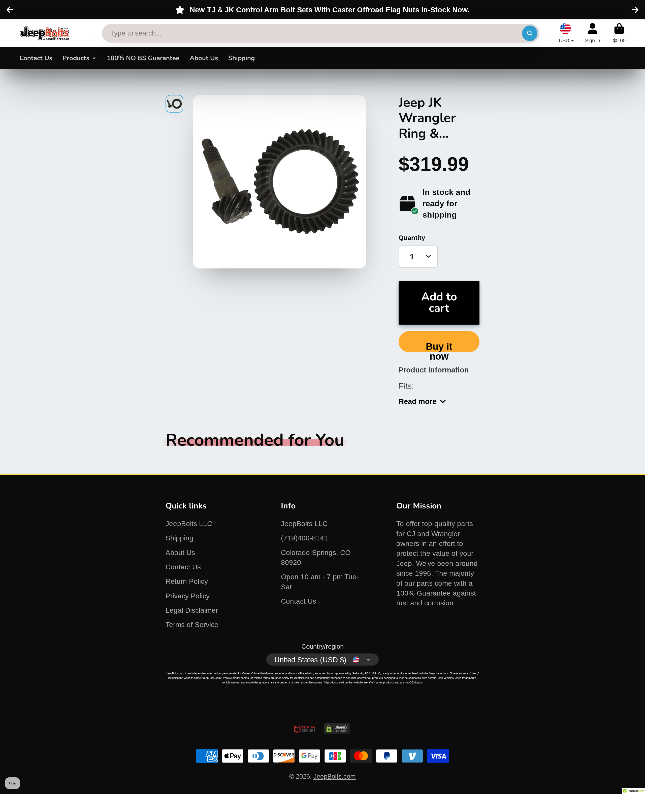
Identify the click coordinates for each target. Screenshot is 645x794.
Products (75, 58)
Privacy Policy (188, 596)
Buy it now (439, 346)
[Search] (529, 33)
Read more (417, 401)
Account (592, 33)
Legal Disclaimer (192, 610)
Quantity (412, 237)
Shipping (241, 58)
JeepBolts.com (334, 776)
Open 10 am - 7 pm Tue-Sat (320, 582)
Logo (44, 33)
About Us (204, 58)
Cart (619, 33)
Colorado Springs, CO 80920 (316, 557)
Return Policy (187, 581)
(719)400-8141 (304, 538)
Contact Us (35, 58)
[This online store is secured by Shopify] (337, 737)
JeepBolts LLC (189, 524)
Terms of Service (192, 625)
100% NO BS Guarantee (143, 58)
